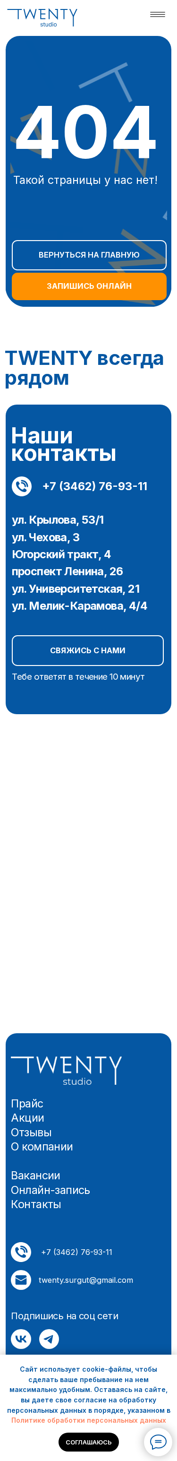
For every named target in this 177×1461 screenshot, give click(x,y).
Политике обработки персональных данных (88, 1420)
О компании (42, 1146)
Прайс (27, 1103)
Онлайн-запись (50, 1190)
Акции (27, 1118)
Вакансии (35, 1175)
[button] (88, 650)
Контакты (36, 1204)
